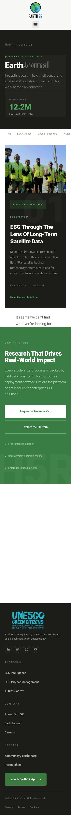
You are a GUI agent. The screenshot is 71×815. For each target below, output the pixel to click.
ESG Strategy (24, 133)
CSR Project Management (22, 682)
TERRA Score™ (14, 691)
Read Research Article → (25, 297)
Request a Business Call (35, 411)
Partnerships (13, 765)
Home (9, 45)
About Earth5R (14, 714)
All (9, 133)
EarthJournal (13, 723)
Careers (10, 732)
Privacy (9, 807)
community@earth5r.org (21, 756)
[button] (35, 24)
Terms (21, 807)
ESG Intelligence (15, 673)
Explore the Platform (36, 427)
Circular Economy (47, 133)
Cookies (34, 807)
